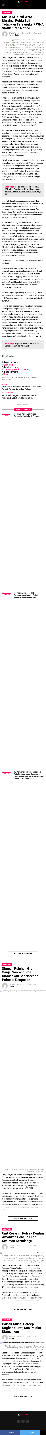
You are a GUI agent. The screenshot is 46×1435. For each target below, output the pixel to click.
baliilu (17, 35)
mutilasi (19, 378)
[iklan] (5, 374)
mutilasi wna (30, 378)
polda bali (7, 380)
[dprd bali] (7, 364)
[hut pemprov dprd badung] (16, 369)
